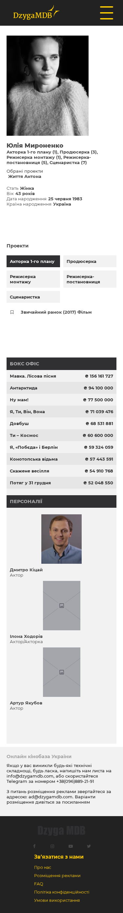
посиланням (76, 802)
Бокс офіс (24, 364)
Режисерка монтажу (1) (34, 157)
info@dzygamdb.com (30, 776)
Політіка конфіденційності (61, 892)
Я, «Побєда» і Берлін (34, 447)
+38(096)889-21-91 (75, 781)
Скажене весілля (29, 470)
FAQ (38, 883)
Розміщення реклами (57, 875)
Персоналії (26, 501)
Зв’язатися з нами (59, 857)
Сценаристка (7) (68, 162)
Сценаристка (25, 297)
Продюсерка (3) (78, 152)
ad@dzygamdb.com (50, 796)
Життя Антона (24, 176)
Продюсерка (81, 261)
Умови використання (57, 900)
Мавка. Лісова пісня (33, 376)
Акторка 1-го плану (32, 261)
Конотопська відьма (34, 459)
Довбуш (19, 423)
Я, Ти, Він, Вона (27, 411)
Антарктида (23, 387)
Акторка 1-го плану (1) (32, 152)
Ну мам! (19, 399)
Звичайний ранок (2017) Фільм (56, 312)
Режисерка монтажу (23, 279)
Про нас (42, 867)
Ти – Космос (24, 435)
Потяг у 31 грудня (30, 482)
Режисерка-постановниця (83, 279)
